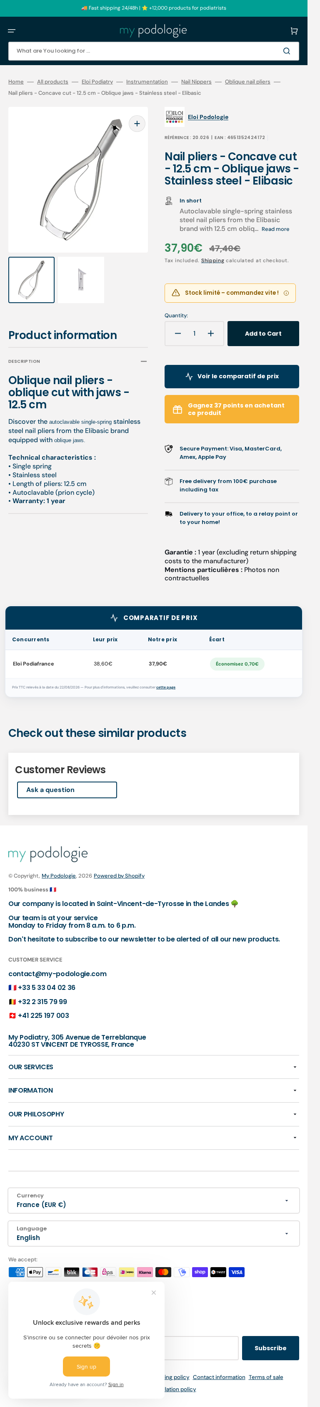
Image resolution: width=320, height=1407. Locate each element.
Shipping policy (170, 1377)
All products (52, 81)
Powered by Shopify (119, 875)
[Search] (288, 51)
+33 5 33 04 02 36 (46, 987)
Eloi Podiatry (97, 81)
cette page (165, 687)
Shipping (213, 260)
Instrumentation (147, 81)
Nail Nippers (196, 81)
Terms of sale (266, 1377)
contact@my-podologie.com (57, 974)
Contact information (219, 1377)
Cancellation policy (171, 1389)
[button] (11, 31)
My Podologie (59, 875)
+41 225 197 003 (43, 1015)
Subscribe (271, 1348)
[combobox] (153, 51)
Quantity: (176, 315)
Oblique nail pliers (247, 81)
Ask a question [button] (50, 789)
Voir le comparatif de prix (238, 376)
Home (16, 81)
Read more (276, 229)
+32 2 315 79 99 (42, 1002)
